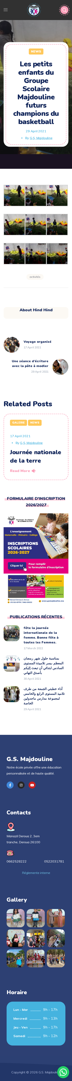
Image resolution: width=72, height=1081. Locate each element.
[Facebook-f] (10, 785)
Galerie (18, 423)
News (36, 51)
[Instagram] (21, 785)
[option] (36, 447)
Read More (20, 470)
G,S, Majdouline (41, 138)
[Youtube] (32, 785)
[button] (63, 1072)
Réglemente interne (36, 873)
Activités (35, 277)
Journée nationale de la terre (35, 456)
